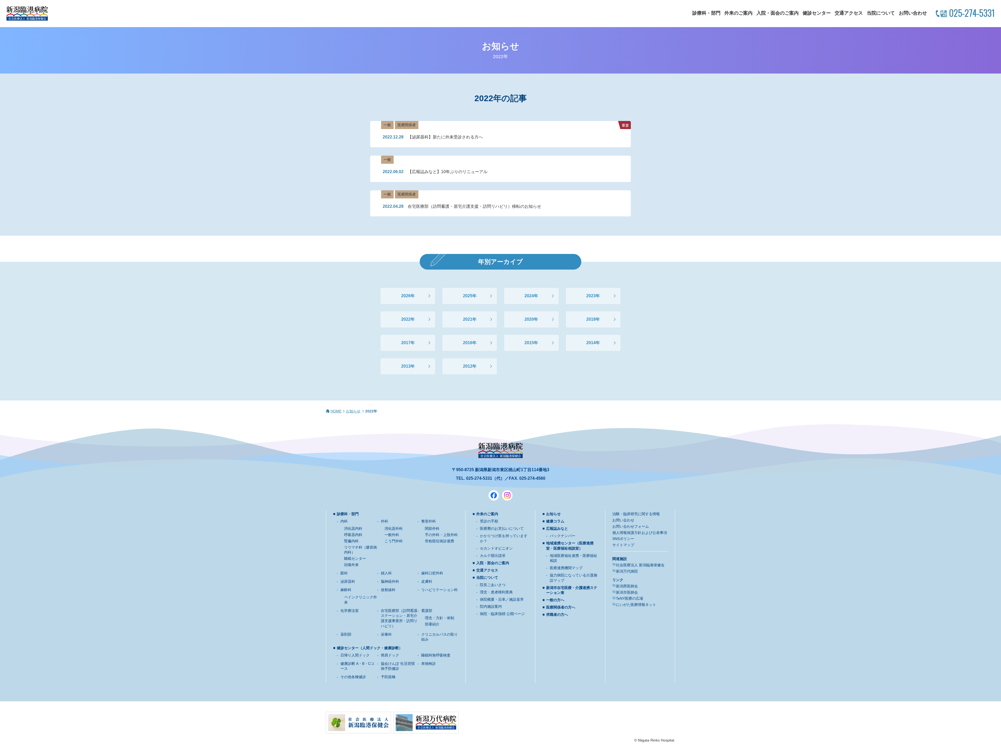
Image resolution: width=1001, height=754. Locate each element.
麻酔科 (345, 590)
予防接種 (388, 677)
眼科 (344, 573)
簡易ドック (390, 655)
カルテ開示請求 (492, 556)
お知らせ (353, 411)
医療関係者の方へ (560, 607)
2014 (591, 342)
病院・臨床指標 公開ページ (502, 614)
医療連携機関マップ (566, 568)
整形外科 (428, 521)
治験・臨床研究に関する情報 (636, 514)
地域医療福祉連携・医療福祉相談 (573, 558)
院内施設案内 (491, 606)
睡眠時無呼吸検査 (435, 655)
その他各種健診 (353, 677)
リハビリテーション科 (439, 590)
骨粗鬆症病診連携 (439, 541)
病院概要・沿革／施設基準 (502, 599)
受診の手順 (489, 521)
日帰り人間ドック (355, 655)
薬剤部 (345, 634)
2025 (467, 296)
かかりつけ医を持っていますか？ (503, 538)
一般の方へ (555, 600)
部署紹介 (432, 624)
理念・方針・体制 (439, 618)
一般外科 (391, 535)
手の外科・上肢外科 (441, 535)
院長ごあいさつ (492, 585)
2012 (467, 366)
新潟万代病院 (627, 571)
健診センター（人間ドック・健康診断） (369, 648)
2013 (406, 366)
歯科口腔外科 (432, 573)
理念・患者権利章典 (496, 592)
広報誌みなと (557, 528)
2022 (406, 319)
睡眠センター (355, 558)
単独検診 (428, 663)
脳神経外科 (390, 581)
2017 (406, 342)
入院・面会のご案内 (777, 13)
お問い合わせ (913, 13)
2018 (591, 319)
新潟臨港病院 (27, 13)
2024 (529, 296)
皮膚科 (426, 581)
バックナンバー (562, 536)
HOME (336, 411)
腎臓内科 (351, 541)
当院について (881, 13)
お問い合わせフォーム (630, 526)
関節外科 (432, 528)
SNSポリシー (623, 539)
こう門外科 (393, 541)
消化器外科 (393, 528)
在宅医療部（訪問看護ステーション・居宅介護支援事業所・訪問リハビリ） (399, 618)
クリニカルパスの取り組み (439, 637)
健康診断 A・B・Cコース (357, 666)
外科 (384, 521)
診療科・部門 (706, 13)
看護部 (426, 611)
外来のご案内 (738, 13)
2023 (591, 296)
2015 (529, 342)
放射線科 (388, 590)
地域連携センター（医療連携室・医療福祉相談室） (570, 545)
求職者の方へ (557, 614)
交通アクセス (849, 13)
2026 (406, 296)
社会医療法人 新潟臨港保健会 (640, 565)
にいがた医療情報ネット (636, 605)
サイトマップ (623, 545)
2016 (467, 342)
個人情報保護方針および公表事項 (639, 533)
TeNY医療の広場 (629, 598)
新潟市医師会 (627, 592)
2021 (467, 319)
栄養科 (386, 634)
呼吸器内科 (353, 535)
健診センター (817, 13)
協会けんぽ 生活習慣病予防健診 (398, 666)
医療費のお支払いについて (502, 528)
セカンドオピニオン (496, 548)
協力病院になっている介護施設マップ (573, 577)
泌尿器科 (347, 581)
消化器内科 (353, 528)
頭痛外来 (351, 565)
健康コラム (555, 521)
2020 (529, 319)
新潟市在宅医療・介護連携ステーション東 (571, 590)
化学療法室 (349, 611)
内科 (344, 521)
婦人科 (386, 573)
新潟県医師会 (627, 586)
